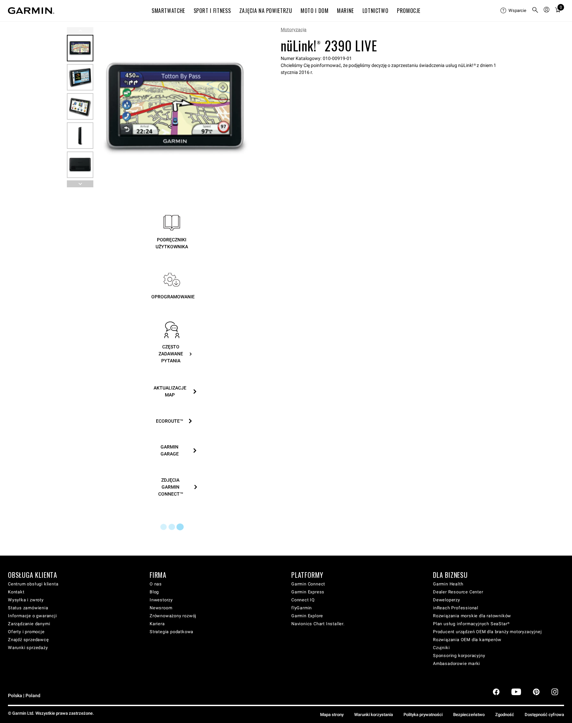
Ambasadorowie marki (456, 663)
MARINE (345, 11)
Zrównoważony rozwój (173, 615)
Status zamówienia (28, 607)
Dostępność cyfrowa (544, 714)
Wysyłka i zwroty (26, 599)
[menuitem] (513, 10)
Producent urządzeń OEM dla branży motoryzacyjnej (487, 631)
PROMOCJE (408, 11)
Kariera (157, 623)
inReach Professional (455, 607)
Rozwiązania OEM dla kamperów (467, 639)
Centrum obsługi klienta (33, 583)
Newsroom (161, 607)
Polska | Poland (24, 695)
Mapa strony (332, 714)
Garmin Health (448, 583)
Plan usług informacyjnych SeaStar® (471, 623)
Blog (154, 591)
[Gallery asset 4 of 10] (80, 135)
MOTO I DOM (314, 11)
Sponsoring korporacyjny (459, 655)
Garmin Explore (307, 615)
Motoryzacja (294, 29)
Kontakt (16, 591)
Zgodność (504, 714)
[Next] (246, 107)
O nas (156, 583)
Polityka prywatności (423, 714)
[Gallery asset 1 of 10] (175, 107)
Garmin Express (307, 591)
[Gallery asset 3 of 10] (80, 106)
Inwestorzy (161, 599)
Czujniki (441, 647)
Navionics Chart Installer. (318, 623)
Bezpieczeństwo (469, 714)
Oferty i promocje (26, 631)
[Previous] (80, 30)
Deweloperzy (446, 599)
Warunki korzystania (373, 714)
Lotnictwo (375, 11)
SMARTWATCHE (168, 11)
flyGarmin (301, 607)
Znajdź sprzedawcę (28, 639)
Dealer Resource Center (458, 591)
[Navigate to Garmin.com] (31, 10)
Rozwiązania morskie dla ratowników (472, 615)
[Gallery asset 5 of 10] (80, 164)
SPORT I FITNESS (212, 11)
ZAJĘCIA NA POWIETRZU (265, 11)
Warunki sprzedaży (28, 647)
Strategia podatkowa (171, 631)
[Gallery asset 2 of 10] (80, 77)
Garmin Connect (308, 583)
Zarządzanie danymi (29, 623)
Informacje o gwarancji (32, 615)
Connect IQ (303, 599)
